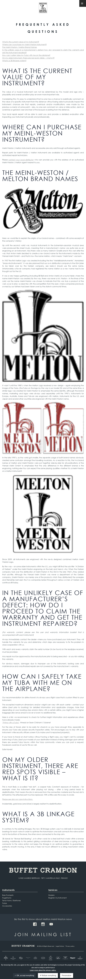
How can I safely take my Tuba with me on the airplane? (26, 55)
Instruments (8, 890)
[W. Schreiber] (57, 958)
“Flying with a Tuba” (10, 722)
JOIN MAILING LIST (43, 934)
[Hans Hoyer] (35, 958)
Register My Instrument (57, 898)
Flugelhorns (6, 898)
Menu (82, 3)
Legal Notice (60, 946)
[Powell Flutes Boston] (65, 958)
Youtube (51, 924)
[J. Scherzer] (50, 957)
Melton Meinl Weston (43, 8)
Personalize (66, 975)
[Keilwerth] (43, 958)
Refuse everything (48, 975)
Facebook (35, 924)
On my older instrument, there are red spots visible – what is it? (28, 58)
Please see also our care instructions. (17, 799)
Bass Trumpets (7, 895)
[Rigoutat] (72, 958)
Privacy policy (70, 946)
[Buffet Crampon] (6, 958)
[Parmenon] (80, 958)
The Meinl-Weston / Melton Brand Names (19, 47)
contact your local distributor (21, 160)
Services (52, 890)
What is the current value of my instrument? (20, 42)
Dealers (51, 895)
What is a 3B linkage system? (14, 60)
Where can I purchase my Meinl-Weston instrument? (24, 44)
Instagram (43, 924)
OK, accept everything (25, 975)
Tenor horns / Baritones (11, 900)
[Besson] (13, 958)
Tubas (4, 903)
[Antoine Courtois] (28, 958)
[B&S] (20, 958)
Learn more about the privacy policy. (43, 970)
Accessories (7, 906)
